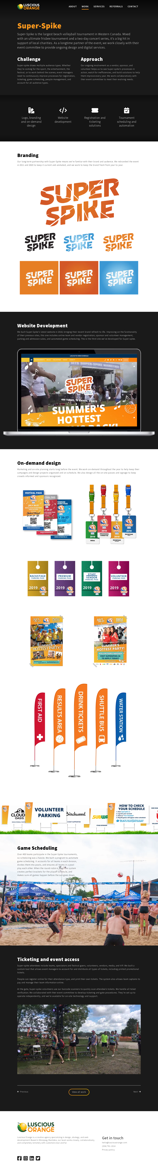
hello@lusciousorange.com (114, 1142)
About (73, 6)
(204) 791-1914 (109, 1146)
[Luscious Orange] (28, 7)
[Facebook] (19, 1158)
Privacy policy (108, 1149)
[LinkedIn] (32, 1158)
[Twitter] (38, 1158)
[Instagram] (25, 1158)
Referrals (116, 6)
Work (85, 6)
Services (99, 6)
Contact (133, 6)
